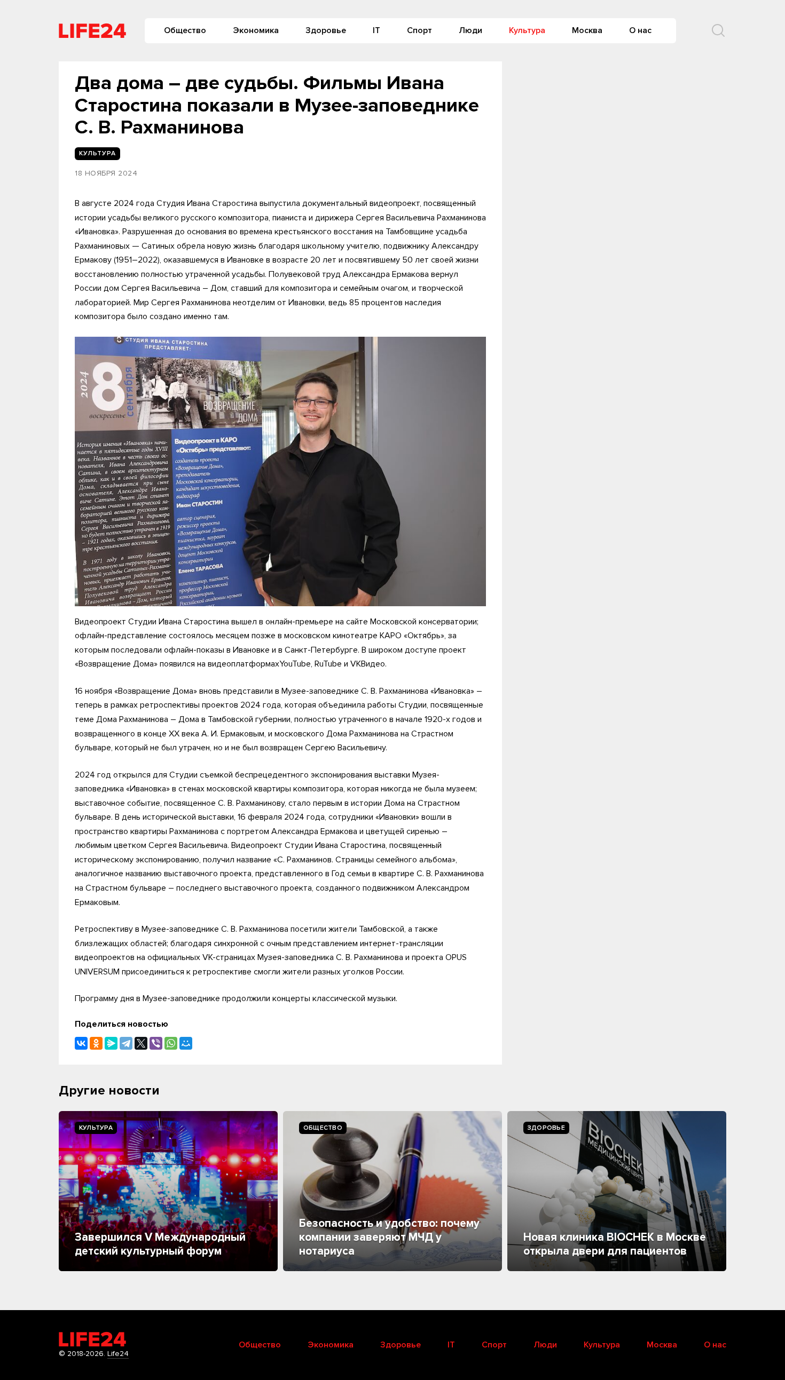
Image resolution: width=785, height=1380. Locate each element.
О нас (640, 30)
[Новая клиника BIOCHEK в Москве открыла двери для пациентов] (616, 1191)
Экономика (256, 30)
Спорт (419, 30)
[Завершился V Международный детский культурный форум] (168, 1191)
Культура (527, 30)
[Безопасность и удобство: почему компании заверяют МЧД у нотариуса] (392, 1191)
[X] (141, 1043)
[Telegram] (126, 1043)
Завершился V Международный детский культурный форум (160, 1244)
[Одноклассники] (96, 1043)
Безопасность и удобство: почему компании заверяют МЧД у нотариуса (389, 1237)
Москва (587, 30)
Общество (185, 30)
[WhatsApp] (170, 1043)
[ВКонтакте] (81, 1043)
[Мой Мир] (185, 1043)
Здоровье (325, 30)
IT (376, 30)
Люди (470, 30)
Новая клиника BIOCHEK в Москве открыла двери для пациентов (614, 1244)
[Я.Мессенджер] (111, 1043)
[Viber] (156, 1043)
